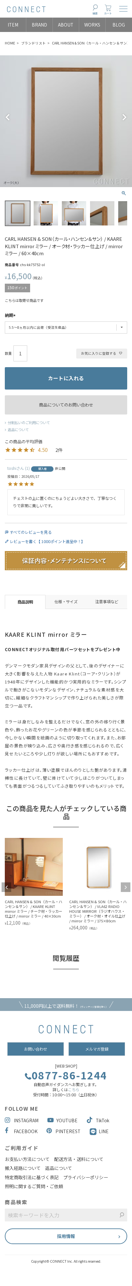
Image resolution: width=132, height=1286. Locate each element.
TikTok (102, 1120)
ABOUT (65, 24)
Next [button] (125, 887)
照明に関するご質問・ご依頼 (34, 1186)
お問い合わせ (35, 1049)
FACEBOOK (25, 1131)
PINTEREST (67, 1131)
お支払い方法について (27, 1159)
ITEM (13, 24)
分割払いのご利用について (29, 422)
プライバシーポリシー (85, 1177)
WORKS (92, 24)
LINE (104, 1131)
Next (124, 117)
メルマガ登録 (96, 1049)
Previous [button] (6, 887)
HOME (10, 43)
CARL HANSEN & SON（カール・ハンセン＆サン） (91, 43)
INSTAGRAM (26, 1120)
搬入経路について (23, 1168)
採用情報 (66, 1236)
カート (108, 13)
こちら (73, 1090)
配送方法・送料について (78, 1159)
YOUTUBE (67, 1120)
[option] (54, 885)
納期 (9, 315)
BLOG (118, 24)
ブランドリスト (33, 43)
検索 (95, 13)
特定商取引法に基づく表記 (32, 1177)
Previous (7, 117)
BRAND (39, 24)
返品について (18, 429)
